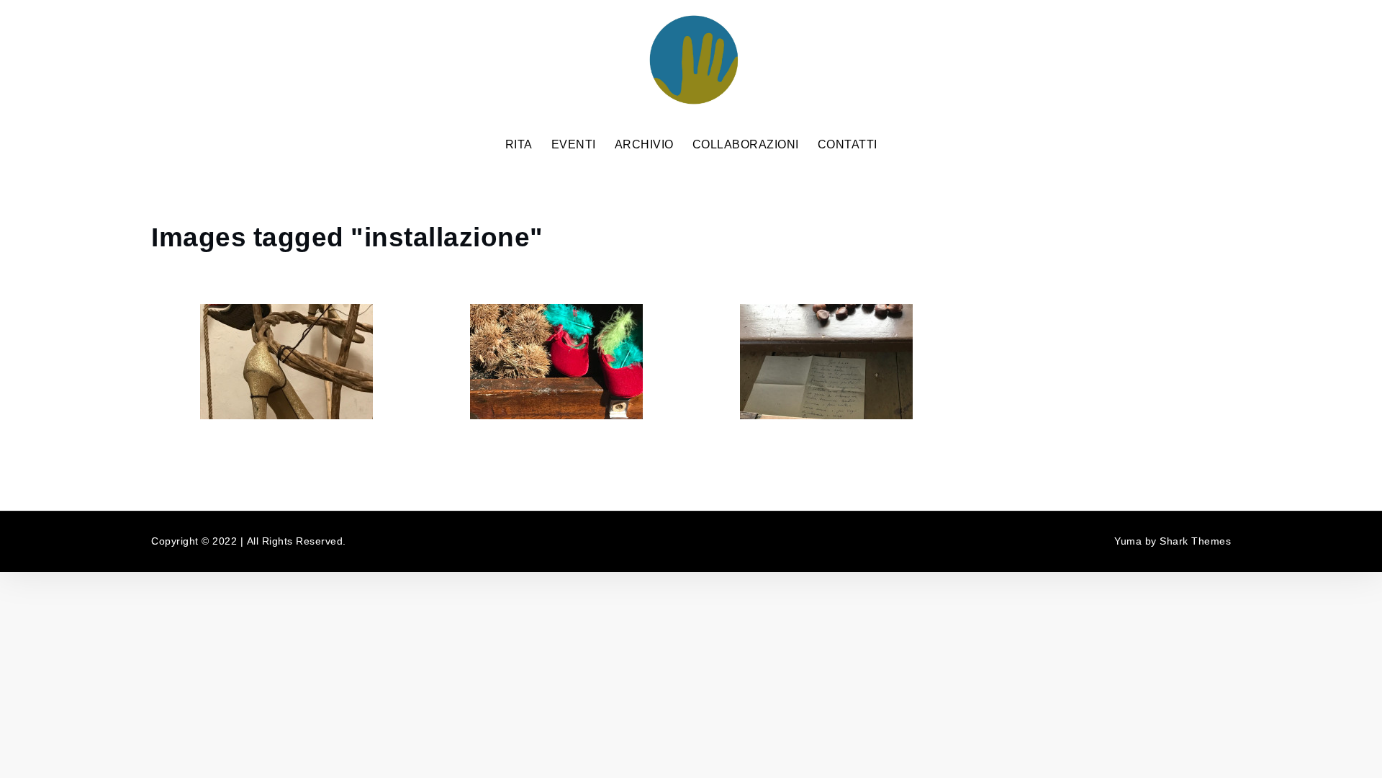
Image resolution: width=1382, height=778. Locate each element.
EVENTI (573, 144)
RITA (519, 144)
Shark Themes (1195, 541)
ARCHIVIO (644, 144)
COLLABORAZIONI (745, 144)
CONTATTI (847, 144)
